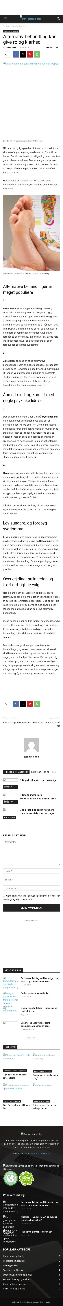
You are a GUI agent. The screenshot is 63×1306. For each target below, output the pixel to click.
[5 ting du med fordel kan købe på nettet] (46, 1093)
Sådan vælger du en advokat (17, 722)
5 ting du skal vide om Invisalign (38, 780)
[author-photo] (31, 752)
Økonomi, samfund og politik (15, 1071)
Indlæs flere (30, 1037)
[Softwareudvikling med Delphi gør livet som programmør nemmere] (10, 983)
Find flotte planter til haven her (46, 724)
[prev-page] (5, 825)
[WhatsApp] (37, 54)
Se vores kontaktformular (37, 1153)
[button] (5, 19)
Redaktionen (11, 47)
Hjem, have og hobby (12, 1101)
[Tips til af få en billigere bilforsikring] (16, 1062)
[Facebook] (16, 54)
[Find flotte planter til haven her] (16, 1093)
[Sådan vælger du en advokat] (10, 1000)
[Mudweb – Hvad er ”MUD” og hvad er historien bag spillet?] (10, 1225)
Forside (6, 26)
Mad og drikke (9, 817)
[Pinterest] (30, 54)
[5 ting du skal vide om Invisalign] (10, 783)
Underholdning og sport (42, 1071)
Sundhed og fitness (20, 26)
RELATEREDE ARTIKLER (16, 772)
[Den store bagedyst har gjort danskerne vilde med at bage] (10, 813)
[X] (23, 54)
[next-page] (10, 825)
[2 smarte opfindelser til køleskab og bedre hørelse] (10, 1011)
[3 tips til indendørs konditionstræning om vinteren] (10, 798)
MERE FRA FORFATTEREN (43, 772)
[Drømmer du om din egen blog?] (46, 1063)
